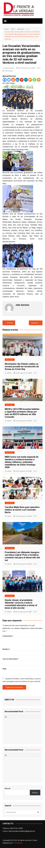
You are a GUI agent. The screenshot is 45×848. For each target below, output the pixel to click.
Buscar (7, 788)
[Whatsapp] (34, 80)
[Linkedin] (17, 80)
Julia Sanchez (9, 68)
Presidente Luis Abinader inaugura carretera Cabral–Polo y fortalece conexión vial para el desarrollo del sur (22, 556)
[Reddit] (13, 80)
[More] (39, 80)
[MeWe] (26, 80)
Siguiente (34, 323)
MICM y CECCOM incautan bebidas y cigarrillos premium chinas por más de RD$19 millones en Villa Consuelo (22, 413)
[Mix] (30, 80)
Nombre (6, 649)
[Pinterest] (22, 80)
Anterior (10, 323)
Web (4, 669)
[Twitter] (9, 80)
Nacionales (9, 71)
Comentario (8, 636)
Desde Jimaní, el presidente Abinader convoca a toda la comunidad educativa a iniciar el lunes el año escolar (21, 604)
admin (9, 373)
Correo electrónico (11, 659)
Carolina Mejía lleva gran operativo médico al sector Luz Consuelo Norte (22, 510)
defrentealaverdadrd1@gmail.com (22, 831)
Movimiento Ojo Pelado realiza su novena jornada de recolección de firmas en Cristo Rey (22, 366)
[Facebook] (5, 80)
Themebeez (18, 843)
